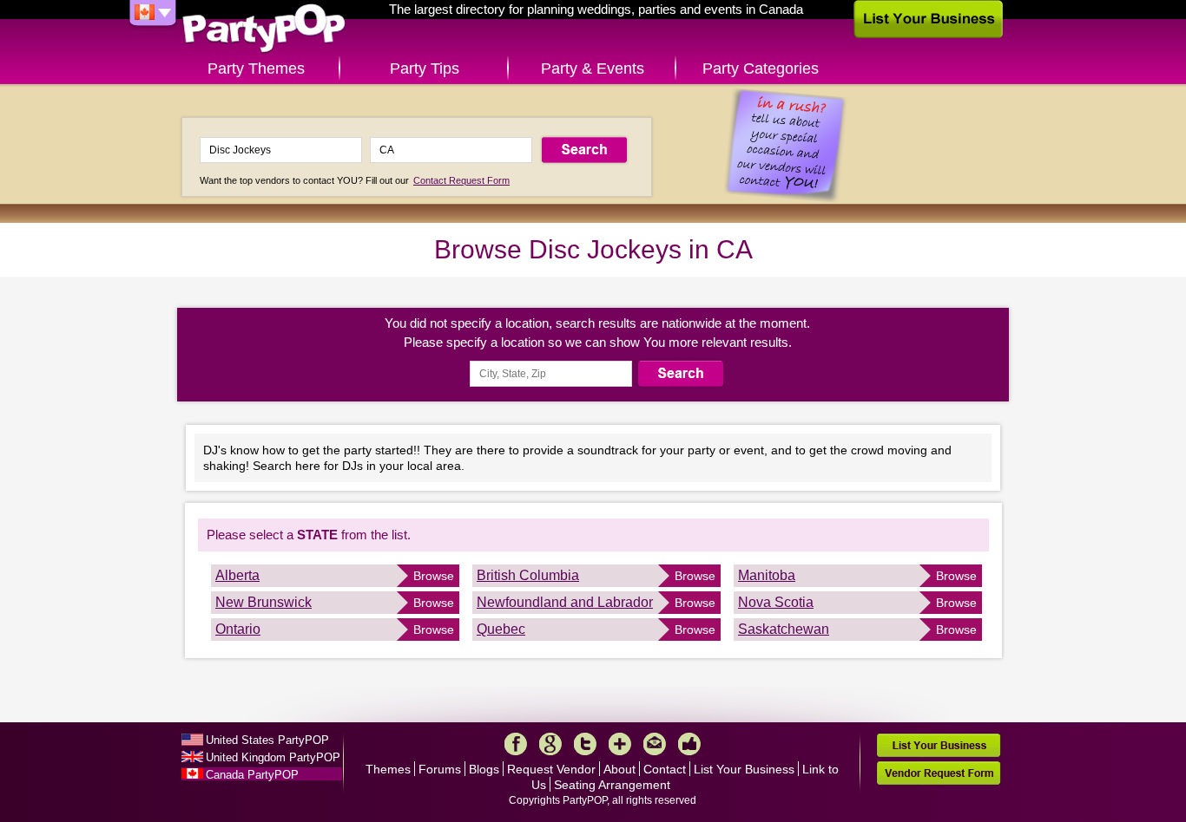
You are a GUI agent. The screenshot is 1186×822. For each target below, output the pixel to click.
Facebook (515, 744)
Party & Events (592, 68)
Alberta (237, 575)
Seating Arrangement (612, 785)
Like (689, 744)
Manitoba (766, 575)
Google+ (550, 744)
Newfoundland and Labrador (565, 602)
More (620, 744)
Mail (654, 744)
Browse (433, 576)
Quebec (501, 629)
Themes (388, 769)
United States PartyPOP (267, 740)
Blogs (484, 769)
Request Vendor (551, 769)
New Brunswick (263, 602)
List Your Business (744, 769)
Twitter (585, 744)
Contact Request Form (461, 180)
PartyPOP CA (263, 29)
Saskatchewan (783, 629)
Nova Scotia (776, 602)
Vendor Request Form (938, 773)
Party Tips (424, 68)
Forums (439, 769)
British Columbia (528, 575)
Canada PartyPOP (252, 774)
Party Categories (760, 68)
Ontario (237, 629)
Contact (664, 769)
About (619, 769)
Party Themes (256, 68)
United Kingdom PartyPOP (273, 757)
